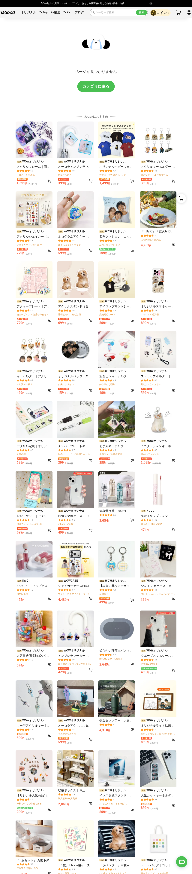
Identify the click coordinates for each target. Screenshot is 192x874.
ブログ (79, 12)
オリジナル (28, 12)
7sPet (67, 12)
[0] (179, 12)
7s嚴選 (55, 12)
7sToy (43, 12)
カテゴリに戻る (96, 86)
